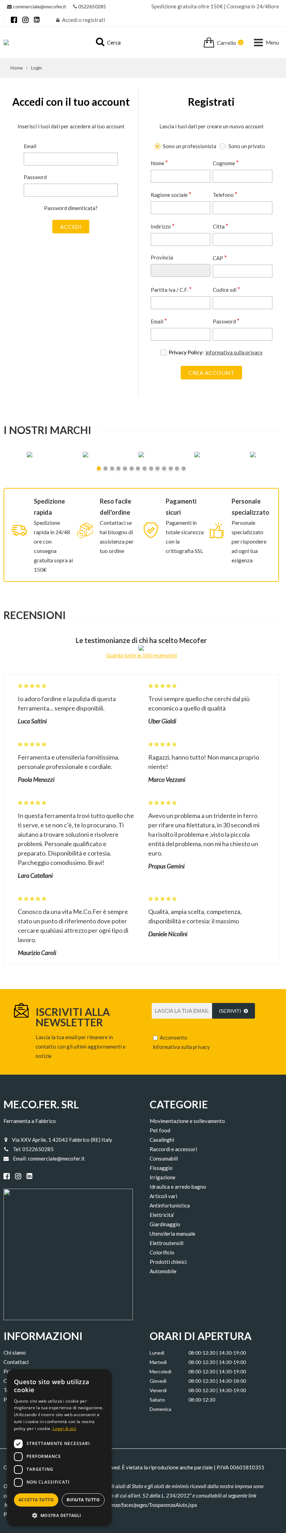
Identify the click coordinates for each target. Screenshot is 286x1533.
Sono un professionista (189, 146)
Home (16, 68)
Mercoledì (160, 1371)
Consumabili (164, 1158)
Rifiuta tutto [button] (83, 1500)
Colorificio (162, 1252)
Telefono (225, 194)
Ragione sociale (171, 194)
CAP (220, 257)
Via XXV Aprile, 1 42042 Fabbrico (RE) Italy (62, 1140)
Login (36, 68)
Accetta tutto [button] (36, 1500)
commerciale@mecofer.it (39, 6)
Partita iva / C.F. (171, 289)
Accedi (71, 226)
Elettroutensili (166, 1243)
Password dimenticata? (71, 208)
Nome (159, 162)
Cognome (226, 162)
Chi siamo (14, 1352)
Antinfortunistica (170, 1205)
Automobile (163, 1271)
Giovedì (158, 1381)
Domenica (160, 1409)
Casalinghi (162, 1140)
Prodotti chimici (168, 1262)
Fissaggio (161, 1168)
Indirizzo (163, 226)
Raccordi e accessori (173, 1149)
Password (35, 177)
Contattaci (16, 1362)
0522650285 (92, 6)
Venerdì (158, 1390)
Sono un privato (246, 146)
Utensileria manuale (172, 1233)
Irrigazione (162, 1177)
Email (30, 146)
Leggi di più (64, 1428)
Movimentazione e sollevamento (187, 1121)
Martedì (158, 1362)
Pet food (160, 1130)
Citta (220, 226)
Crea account (211, 372)
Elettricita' (162, 1215)
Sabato (157, 1400)
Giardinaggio (165, 1224)
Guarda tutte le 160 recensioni (141, 655)
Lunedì (157, 1353)
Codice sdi (226, 289)
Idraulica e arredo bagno (178, 1186)
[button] (59, 1515)
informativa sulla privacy (234, 352)
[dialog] (59, 1447)
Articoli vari (163, 1196)
